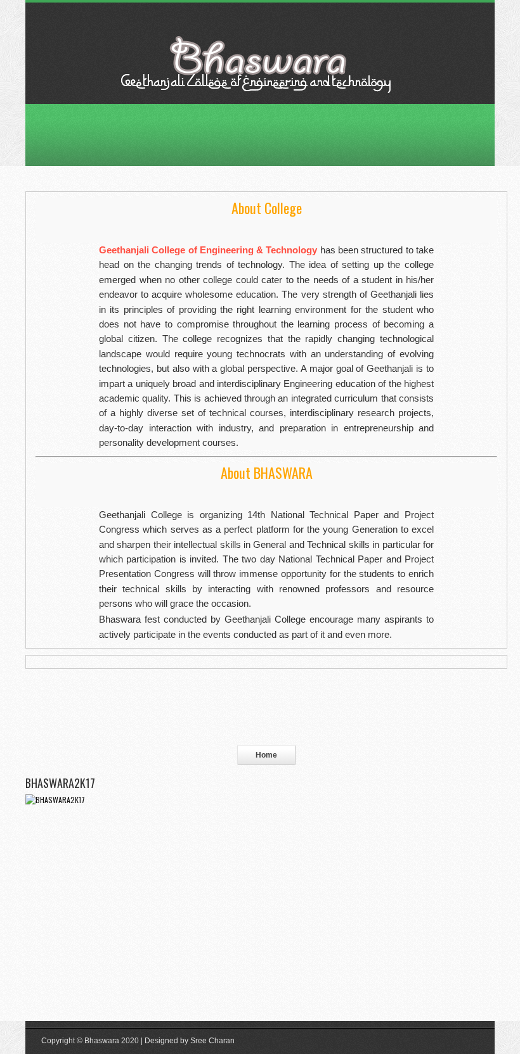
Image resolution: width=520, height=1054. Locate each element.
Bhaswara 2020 (111, 1040)
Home (266, 755)
